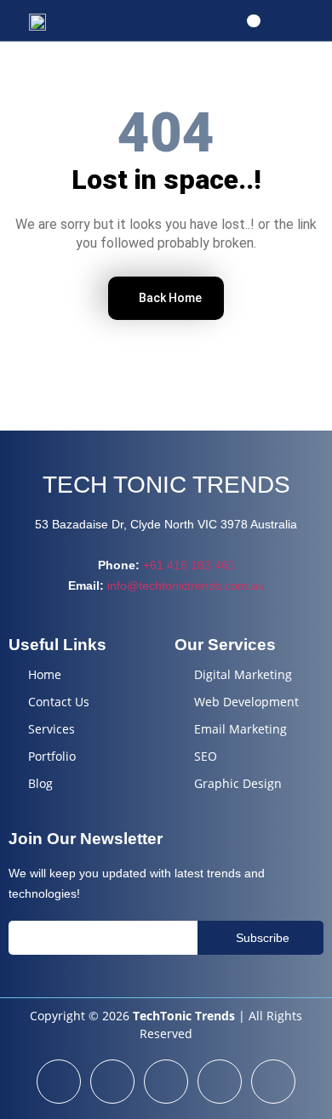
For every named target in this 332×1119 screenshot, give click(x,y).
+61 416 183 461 (189, 565)
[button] (253, 20)
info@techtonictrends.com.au (186, 585)
